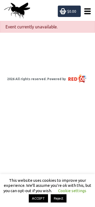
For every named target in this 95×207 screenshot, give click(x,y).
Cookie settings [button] (72, 190)
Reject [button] (58, 198)
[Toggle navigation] (86, 11)
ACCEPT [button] (38, 198)
